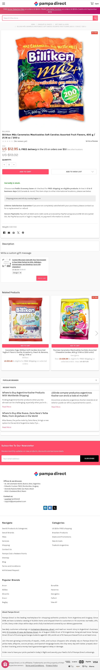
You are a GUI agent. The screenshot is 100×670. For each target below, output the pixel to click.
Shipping (6, 545)
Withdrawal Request (10, 570)
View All (54, 602)
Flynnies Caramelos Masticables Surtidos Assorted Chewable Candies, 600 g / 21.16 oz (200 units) (74, 351)
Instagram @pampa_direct (42, 629)
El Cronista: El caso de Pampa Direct (22, 632)
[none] (50, 79)
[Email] (9, 233)
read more (6, 407)
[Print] (14, 233)
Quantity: (6, 160)
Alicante (5, 594)
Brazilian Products (60, 533)
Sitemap (5, 558)
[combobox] (50, 18)
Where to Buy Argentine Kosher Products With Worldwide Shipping (23, 394)
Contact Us (7, 549)
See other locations (75, 149)
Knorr (4, 598)
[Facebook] (4, 233)
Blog (4, 562)
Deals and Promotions (61, 537)
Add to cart (42, 278)
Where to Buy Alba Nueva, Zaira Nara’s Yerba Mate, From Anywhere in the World (25, 415)
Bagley (5, 602)
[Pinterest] (23, 233)
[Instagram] (45, 508)
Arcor (4, 585)
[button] (73, 171)
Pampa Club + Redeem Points (14, 553)
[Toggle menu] (3, 3)
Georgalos (55, 594)
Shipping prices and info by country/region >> (23, 198)
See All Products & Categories (14, 528)
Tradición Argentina (60, 545)
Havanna (54, 590)
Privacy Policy (52, 665)
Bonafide (54, 585)
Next (96, 333)
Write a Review (92, 141)
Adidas (5, 590)
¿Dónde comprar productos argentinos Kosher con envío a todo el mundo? (71, 394)
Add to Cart (25, 346)
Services (5, 541)
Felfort (54, 598)
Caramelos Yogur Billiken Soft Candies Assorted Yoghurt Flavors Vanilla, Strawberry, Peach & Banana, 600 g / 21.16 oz (25, 352)
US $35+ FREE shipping (62, 528)
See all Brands (8, 533)
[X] (18, 233)
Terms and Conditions (11, 566)
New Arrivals (57, 541)
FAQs (4, 537)
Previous (3, 333)
